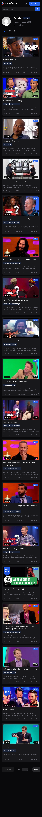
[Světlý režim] (26, 3)
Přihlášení (34, 3)
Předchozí (8, 769)
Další (36, 769)
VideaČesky (11, 3)
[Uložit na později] (10, 40)
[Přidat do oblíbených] (6, 40)
